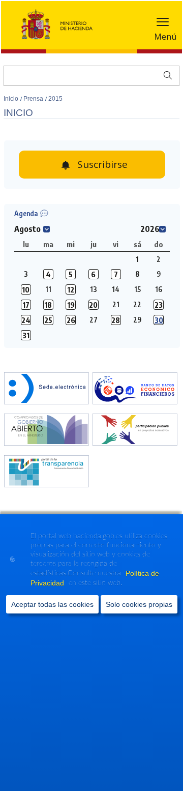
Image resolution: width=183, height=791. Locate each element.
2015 (55, 98)
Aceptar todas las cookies (52, 604)
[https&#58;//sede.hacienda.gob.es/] (46, 389)
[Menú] (163, 24)
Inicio (12, 98)
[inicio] (135, 389)
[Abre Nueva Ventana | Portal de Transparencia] (46, 472)
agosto (27, 228)
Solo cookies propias (139, 604)
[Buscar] (165, 74)
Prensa (34, 98)
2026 (150, 228)
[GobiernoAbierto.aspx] (46, 431)
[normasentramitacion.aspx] (135, 431)
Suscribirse (102, 164)
